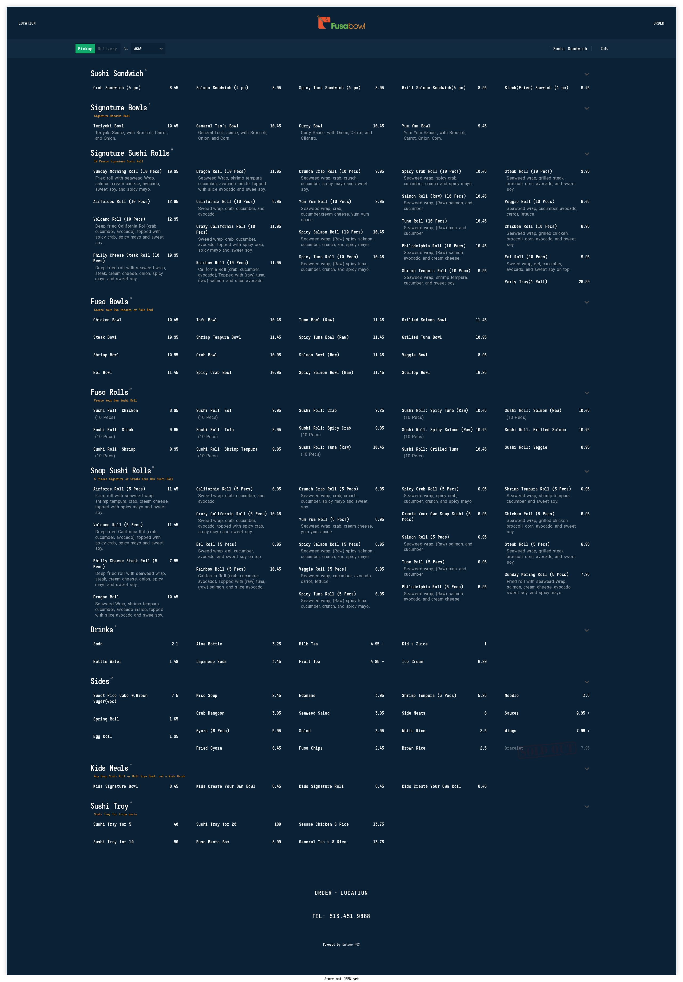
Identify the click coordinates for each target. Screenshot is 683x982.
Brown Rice (414, 748)
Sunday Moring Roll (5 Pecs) (537, 574)
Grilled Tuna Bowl (422, 337)
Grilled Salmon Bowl (424, 319)
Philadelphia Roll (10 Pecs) (434, 245)
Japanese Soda (211, 661)
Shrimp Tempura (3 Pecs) (429, 695)
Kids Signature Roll (321, 786)
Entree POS (351, 944)
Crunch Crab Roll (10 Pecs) (330, 171)
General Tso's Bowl (217, 125)
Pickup (85, 48)
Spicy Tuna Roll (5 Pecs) (327, 594)
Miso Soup (206, 695)
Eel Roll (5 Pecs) (216, 544)
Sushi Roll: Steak (113, 429)
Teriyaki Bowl (108, 125)
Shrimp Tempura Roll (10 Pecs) (436, 270)
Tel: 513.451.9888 (341, 915)
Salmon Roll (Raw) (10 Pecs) (434, 196)
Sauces (512, 713)
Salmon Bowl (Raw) (319, 354)
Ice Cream (412, 661)
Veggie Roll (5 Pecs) (322, 569)
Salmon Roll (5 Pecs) (425, 537)
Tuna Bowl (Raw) (317, 319)
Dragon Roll (106, 596)
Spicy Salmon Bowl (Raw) (326, 372)
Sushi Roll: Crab (318, 410)
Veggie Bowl (415, 354)
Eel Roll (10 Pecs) (526, 256)
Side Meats (414, 713)
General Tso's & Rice (322, 841)
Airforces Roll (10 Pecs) (121, 201)
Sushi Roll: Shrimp (114, 449)
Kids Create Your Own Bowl (226, 786)
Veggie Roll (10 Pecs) (529, 201)
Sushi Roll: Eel (214, 410)
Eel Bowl (102, 372)
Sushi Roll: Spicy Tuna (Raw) (435, 410)
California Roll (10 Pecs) (225, 201)
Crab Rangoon (210, 713)
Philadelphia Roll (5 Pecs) (432, 586)
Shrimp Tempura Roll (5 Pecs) (538, 489)
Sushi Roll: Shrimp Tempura (227, 449)
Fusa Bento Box (212, 841)
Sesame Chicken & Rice (324, 824)
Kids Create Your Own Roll (431, 786)
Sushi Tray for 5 (112, 824)
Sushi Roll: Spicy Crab (325, 428)
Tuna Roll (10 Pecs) (424, 221)
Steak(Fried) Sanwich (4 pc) (536, 87)
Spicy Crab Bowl (214, 372)
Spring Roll (106, 719)
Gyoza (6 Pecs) (212, 730)
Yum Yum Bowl (416, 125)
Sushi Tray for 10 (113, 841)
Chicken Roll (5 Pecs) (529, 513)
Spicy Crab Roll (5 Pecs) (430, 489)
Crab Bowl (206, 354)
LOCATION (354, 892)
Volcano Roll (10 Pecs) (119, 219)
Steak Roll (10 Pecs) (528, 171)
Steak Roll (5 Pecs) (527, 544)
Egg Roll (102, 736)
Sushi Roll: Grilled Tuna (430, 449)
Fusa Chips (311, 748)
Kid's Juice (415, 643)
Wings (511, 730)
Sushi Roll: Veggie (526, 447)
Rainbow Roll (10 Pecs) (222, 262)
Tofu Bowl (206, 319)
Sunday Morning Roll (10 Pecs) (127, 171)
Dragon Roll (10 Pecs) (221, 171)
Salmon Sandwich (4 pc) (222, 87)
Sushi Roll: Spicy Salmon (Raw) (437, 429)
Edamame (307, 695)
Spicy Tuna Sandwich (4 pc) (330, 87)
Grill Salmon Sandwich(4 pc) (434, 87)
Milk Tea (308, 643)
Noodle (512, 695)
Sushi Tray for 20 (216, 824)
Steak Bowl (105, 337)
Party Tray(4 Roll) (526, 281)
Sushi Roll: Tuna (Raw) (325, 447)
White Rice (414, 730)
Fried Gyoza (209, 748)
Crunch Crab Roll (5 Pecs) (328, 489)
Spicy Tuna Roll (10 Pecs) (328, 256)
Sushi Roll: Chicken (115, 410)
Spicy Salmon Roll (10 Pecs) (331, 232)
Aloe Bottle (209, 643)
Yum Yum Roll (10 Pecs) (325, 201)
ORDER (323, 892)
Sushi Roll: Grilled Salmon (535, 429)
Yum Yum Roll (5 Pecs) (324, 519)
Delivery (107, 48)
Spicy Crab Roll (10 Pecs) (431, 171)
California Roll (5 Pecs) (224, 489)
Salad (305, 730)
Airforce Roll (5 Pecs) (119, 489)
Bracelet (514, 748)
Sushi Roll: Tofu (215, 429)
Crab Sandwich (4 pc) (117, 87)
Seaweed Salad (314, 713)
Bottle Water (107, 661)
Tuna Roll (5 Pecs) (423, 561)
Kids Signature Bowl (115, 786)
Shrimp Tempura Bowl (218, 337)
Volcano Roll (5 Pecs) (118, 524)
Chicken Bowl (107, 319)
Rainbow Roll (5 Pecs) (221, 569)
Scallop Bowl (416, 372)
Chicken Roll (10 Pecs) (531, 226)
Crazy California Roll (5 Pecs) (231, 513)
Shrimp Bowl (106, 354)
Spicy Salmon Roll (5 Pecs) (330, 544)
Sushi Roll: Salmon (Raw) (533, 410)
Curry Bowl (311, 125)
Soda (98, 643)
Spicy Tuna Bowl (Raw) (324, 337)
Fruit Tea (309, 661)
